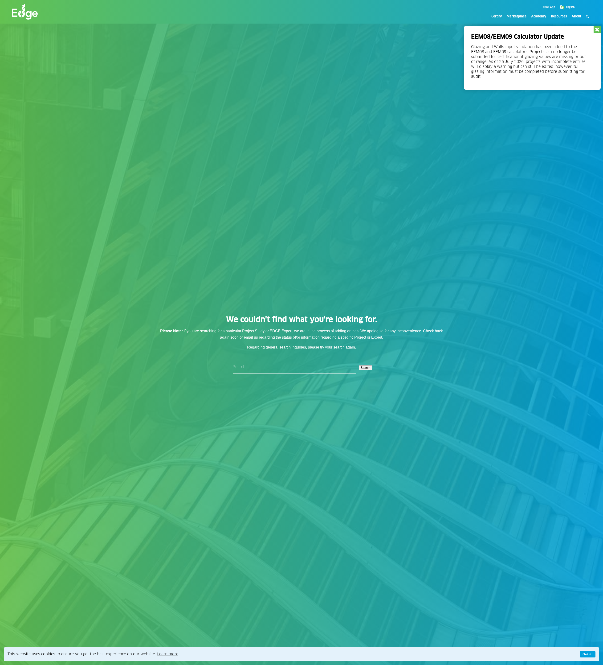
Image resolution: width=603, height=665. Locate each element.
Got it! (588, 654)
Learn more (167, 654)
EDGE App (549, 7)
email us (251, 337)
